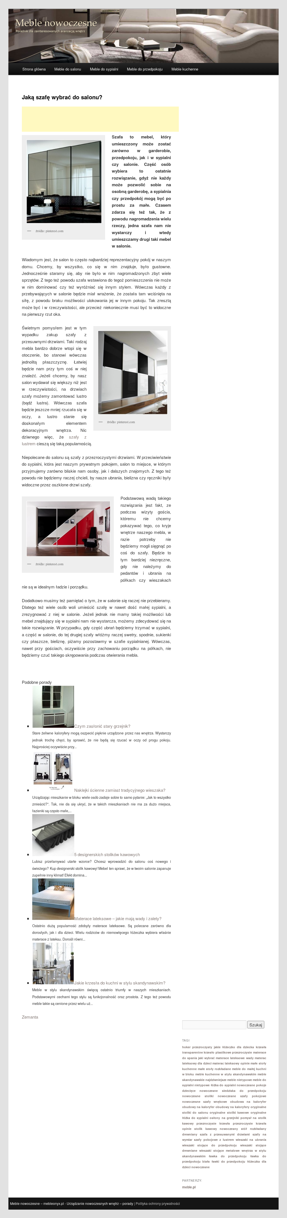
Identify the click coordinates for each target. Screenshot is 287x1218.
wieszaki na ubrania (251, 1139)
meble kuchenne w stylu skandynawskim (225, 1074)
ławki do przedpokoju (228, 1161)
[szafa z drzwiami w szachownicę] (132, 372)
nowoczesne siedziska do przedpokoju (233, 1091)
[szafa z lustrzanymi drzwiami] (63, 181)
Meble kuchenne (185, 69)
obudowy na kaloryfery (232, 1107)
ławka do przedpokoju (228, 1156)
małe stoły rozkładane (214, 1069)
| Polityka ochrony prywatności (157, 1203)
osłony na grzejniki (224, 1118)
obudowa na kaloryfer (248, 1101)
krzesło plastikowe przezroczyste (228, 1052)
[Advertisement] (100, 119)
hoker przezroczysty (197, 1047)
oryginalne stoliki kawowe (229, 1112)
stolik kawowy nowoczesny (216, 1129)
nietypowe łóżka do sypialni (215, 1085)
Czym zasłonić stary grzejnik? (102, 726)
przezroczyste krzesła (213, 1123)
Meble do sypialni (104, 69)
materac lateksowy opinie (231, 1063)
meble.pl (189, 1186)
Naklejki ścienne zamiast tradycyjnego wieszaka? (119, 790)
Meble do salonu (67, 69)
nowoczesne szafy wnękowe (204, 1101)
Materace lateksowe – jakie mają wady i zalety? (117, 918)
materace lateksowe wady (234, 1058)
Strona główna (34, 69)
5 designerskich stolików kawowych (107, 854)
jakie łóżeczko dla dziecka (234, 1047)
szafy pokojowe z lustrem (214, 1139)
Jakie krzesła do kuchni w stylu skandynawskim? (119, 983)
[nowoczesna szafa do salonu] (67, 529)
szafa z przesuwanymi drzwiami (225, 1134)
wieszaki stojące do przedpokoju (209, 1145)
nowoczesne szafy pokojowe (242, 1096)
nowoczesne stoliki (198, 1096)
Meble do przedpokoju (145, 69)
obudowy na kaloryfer (198, 1107)
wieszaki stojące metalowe (219, 1150)
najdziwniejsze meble (220, 1080)
